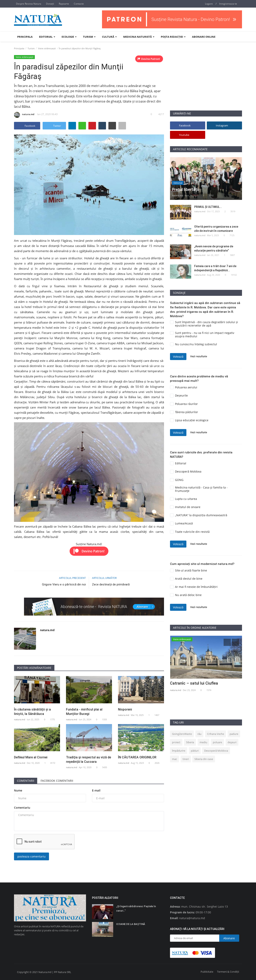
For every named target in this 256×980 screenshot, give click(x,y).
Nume (18, 790)
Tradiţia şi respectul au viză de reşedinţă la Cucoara (88, 759)
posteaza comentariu (31, 856)
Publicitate (207, 971)
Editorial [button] (46, 36)
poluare (217, 742)
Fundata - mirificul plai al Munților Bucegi (84, 712)
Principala (25, 36)
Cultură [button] (108, 36)
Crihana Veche (215, 734)
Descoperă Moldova (216, 750)
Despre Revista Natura (28, 3)
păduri (195, 750)
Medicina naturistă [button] (137, 36)
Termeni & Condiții (228, 971)
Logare (209, 3)
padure (234, 734)
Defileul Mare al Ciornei (30, 757)
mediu (203, 742)
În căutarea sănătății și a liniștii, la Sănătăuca (32, 712)
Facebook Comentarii (57, 781)
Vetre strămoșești (47, 48)
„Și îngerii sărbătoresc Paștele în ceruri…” (136, 908)
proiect (176, 742)
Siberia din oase (203, 759)
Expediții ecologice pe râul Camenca (203, 683)
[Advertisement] (206, 82)
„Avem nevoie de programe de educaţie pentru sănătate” (213, 248)
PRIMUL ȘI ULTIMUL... (208, 206)
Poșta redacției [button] (172, 36)
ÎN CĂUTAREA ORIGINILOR (137, 757)
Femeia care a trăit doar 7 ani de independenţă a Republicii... (215, 268)
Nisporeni (125, 709)
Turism (31, 48)
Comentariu (22, 807)
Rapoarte (64, 3)
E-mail (96, 790)
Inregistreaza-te (228, 3)
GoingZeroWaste (182, 734)
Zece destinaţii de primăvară (111, 584)
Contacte (79, 3)
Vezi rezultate (198, 356)
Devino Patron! (150, 59)
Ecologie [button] (68, 36)
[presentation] (227, 642)
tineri (186, 759)
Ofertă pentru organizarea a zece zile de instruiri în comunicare (216, 228)
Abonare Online (203, 36)
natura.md (28, 114)
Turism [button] (88, 36)
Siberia (190, 742)
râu (199, 734)
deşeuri (232, 742)
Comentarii (25, 781)
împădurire (178, 750)
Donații (50, 3)
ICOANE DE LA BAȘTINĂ (130, 924)
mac (174, 759)
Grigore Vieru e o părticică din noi (64, 584)
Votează (178, 356)
